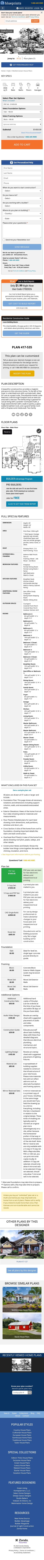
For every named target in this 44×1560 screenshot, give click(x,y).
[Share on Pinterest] (30, 414)
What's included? (9, 101)
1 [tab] (19, 57)
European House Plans (22, 1435)
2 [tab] (22, 57)
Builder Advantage (22, 1521)
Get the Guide (22, 333)
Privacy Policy (34, 17)
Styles (14, 1413)
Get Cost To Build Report (22, 303)
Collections (23, 1413)
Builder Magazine (22, 1523)
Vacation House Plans (22, 1473)
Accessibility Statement (22, 1553)
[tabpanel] (22, 41)
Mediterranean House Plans (22, 71)
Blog (32, 1413)
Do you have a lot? (10, 195)
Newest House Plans (22, 1468)
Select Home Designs (22, 1493)
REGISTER (29, 8)
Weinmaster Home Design (22, 1503)
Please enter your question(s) (15, 223)
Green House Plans (22, 1463)
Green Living (22, 1488)
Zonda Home (22, 1528)
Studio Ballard (22, 1498)
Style (9, 71)
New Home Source (22, 1518)
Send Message (22, 247)
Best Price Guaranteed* (31, 133)
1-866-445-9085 (37, 3)
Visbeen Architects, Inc (22, 1501)
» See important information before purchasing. (20, 854)
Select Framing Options (13, 116)
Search (6, 1413)
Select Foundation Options (14, 108)
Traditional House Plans (22, 1440)
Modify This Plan (22, 373)
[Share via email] (13, 414)
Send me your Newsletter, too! (18, 240)
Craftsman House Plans (22, 1432)
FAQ (38, 1413)
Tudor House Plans (22, 1443)
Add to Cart (22, 144)
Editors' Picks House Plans (22, 1458)
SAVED (21, 8)
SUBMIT (35, 21)
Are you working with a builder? (15, 203)
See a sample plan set (22, 790)
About (17, 1416)
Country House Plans (22, 1430)
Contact (26, 1416)
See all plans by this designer (22, 1270)
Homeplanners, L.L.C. (22, 1491)
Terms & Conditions (19, 17)
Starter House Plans (22, 1470)
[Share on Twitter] (26, 414)
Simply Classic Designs (22, 1496)
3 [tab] (25, 57)
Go (30, 1392)
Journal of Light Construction (22, 1526)
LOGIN (36, 8)
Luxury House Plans (22, 1465)
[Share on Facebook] (22, 414)
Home (3, 71)
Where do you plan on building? (16, 210)
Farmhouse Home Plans (22, 1437)
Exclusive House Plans (22, 1460)
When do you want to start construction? (19, 187)
